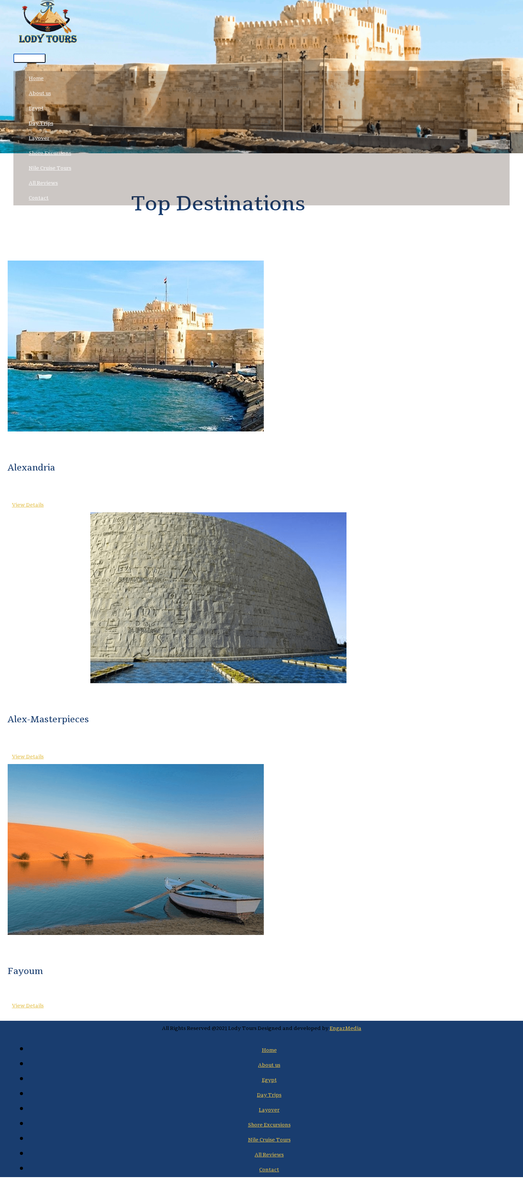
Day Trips (41, 123)
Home (36, 78)
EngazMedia (345, 1028)
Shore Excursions (50, 153)
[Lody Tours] (47, 24)
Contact (39, 197)
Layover (39, 138)
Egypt (36, 108)
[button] (26, 504)
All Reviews (43, 182)
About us (40, 93)
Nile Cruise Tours (50, 168)
